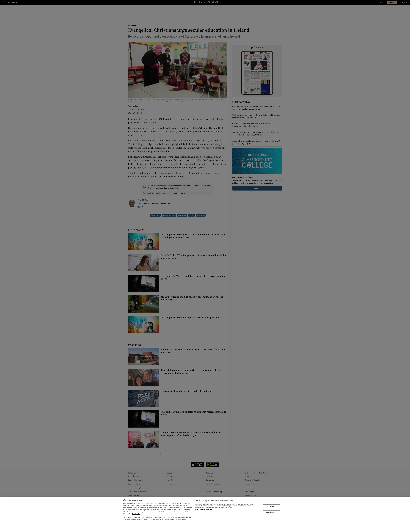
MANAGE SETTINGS (271, 512)
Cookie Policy (136, 514)
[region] (205, 510)
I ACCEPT (271, 506)
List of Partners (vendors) (203, 509)
